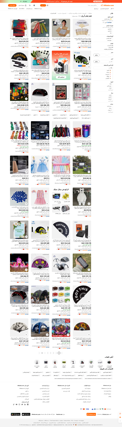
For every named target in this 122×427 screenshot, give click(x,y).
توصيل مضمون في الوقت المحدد (84, 393)
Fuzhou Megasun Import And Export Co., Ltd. (82, 110)
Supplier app (59, 414)
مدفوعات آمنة (88, 388)
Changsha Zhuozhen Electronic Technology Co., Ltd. (40, 148)
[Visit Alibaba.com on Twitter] (22, 404)
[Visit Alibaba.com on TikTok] (14, 404)
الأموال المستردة (45, 396)
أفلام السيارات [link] (53, 13)
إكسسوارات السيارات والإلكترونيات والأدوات (77, 13)
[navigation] (103, 183)
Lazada (61, 420)
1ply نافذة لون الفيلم (73, 114)
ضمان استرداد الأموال (86, 391)
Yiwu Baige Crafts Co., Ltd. (43, 183)
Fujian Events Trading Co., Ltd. (84, 46)
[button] (47, 5)
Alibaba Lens (106, 414)
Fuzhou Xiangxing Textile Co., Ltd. (21, 78)
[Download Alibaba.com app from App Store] (26, 414)
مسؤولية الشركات (107, 393)
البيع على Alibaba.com (24, 388)
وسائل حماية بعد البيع (86, 396)
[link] (120, 413)
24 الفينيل (54, 114)
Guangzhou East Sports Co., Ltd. (84, 183)
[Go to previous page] (62, 353)
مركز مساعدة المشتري (44, 388)
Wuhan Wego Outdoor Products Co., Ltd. (40, 78)
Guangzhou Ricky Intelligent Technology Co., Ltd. (61, 110)
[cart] (30, 5)
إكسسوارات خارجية (62, 13)
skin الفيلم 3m (56, 372)
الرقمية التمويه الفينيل (74, 118)
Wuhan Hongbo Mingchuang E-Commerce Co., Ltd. (61, 148)
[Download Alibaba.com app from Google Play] (15, 414)
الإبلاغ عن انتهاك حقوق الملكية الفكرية (41, 399)
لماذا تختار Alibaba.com (106, 388)
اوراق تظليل (56, 375)
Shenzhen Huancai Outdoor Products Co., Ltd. (19, 108)
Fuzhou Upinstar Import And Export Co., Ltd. (40, 46)
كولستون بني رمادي (46, 375)
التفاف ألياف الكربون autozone (80, 372)
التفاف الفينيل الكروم (107, 372)
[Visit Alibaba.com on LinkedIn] (25, 404)
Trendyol (76, 420)
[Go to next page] (39, 353)
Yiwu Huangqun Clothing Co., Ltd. (42, 215)
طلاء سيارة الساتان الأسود (94, 372)
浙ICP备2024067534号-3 (97, 424)
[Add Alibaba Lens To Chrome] (91, 414)
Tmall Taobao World (54, 420)
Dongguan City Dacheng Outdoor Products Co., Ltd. (82, 78)
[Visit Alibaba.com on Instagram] (19, 404)
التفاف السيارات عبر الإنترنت (106, 375)
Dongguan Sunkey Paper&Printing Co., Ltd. (61, 46)
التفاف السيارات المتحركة (24, 114)
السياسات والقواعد (87, 401)
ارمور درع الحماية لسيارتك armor (68, 375)
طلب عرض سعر (66, 391)
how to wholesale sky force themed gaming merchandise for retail (68, 378)
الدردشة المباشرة (45, 391)
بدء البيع (27, 391)
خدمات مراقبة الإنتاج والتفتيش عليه (83, 399)
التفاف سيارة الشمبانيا (44, 114)
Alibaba (90, 13)
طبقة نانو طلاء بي (26, 372)
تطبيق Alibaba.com (36, 414)
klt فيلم (35, 114)
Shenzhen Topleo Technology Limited (83, 249)
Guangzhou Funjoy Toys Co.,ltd (84, 215)
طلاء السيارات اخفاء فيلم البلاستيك (60, 118)
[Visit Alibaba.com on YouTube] (16, 404)
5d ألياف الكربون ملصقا (85, 114)
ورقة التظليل (80, 375)
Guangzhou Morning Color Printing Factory (19, 46)
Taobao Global (67, 420)
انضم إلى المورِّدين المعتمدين (23, 396)
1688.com (46, 420)
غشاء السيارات (62, 114)
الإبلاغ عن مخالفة (45, 401)
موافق (96, 55)
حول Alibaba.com (107, 385)
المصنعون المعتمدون (66, 388)
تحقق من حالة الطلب (24, 393)
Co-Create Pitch (107, 391)
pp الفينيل (47, 372)
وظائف (109, 396)
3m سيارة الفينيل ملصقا (37, 372)
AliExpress (41, 420)
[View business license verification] (73, 425)
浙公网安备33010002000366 (84, 424)
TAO (72, 420)
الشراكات (27, 399)
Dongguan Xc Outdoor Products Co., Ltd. (40, 110)
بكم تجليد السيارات (35, 375)
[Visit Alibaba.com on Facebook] (28, 404)
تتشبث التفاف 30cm (85, 118)
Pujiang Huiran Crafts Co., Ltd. (21, 183)
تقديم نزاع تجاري (46, 393)
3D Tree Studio (88, 149)
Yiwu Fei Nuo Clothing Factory (21, 151)
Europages (81, 420)
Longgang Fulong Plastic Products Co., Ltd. (19, 216)
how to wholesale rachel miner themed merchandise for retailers (98, 378)
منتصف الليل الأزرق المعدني (91, 375)
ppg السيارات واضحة (66, 372)
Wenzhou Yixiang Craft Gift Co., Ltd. (62, 183)
